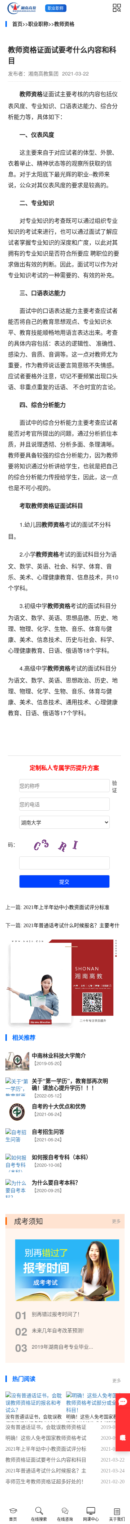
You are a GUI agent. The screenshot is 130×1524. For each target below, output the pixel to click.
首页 (17, 23)
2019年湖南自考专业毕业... (62, 1346)
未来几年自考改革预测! (58, 1330)
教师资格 (64, 23)
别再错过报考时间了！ (57, 1313)
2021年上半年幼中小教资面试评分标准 (66, 907)
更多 (116, 1221)
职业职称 (38, 23)
